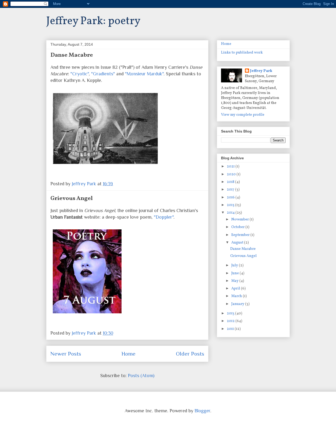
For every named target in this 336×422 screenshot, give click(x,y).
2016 (231, 197)
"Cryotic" (79, 73)
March (237, 296)
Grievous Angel (71, 198)
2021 (231, 166)
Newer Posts (65, 354)
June (235, 273)
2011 (231, 328)
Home (128, 354)
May (235, 280)
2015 (231, 205)
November (240, 219)
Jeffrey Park (261, 70)
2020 (232, 174)
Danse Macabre (71, 55)
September (240, 235)
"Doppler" (164, 217)
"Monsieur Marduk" (144, 73)
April (236, 288)
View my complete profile (242, 114)
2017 (231, 189)
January (238, 304)
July (235, 265)
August (237, 242)
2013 (231, 313)
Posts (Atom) (141, 375)
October (238, 227)
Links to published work (242, 52)
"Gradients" (103, 73)
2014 (231, 212)
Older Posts (190, 354)
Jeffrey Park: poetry (93, 21)
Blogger (202, 410)
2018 (231, 182)
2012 (231, 321)
